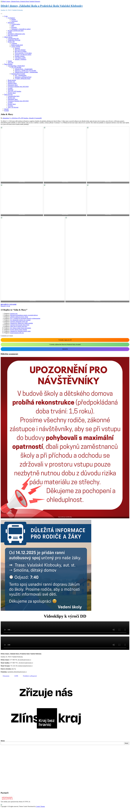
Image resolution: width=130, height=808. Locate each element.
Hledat (3, 741)
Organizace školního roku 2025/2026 (18, 86)
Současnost (14, 21)
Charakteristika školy (14, 96)
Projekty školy (12, 93)
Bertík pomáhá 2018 (17, 45)
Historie (13, 19)
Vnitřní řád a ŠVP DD (14, 40)
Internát (6, 109)
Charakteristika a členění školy (16, 66)
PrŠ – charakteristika (20, 75)
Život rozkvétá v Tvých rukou (23, 53)
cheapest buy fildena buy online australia (21, 323)
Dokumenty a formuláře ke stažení (21, 29)
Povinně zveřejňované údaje (16, 30)
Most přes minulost (20, 50)
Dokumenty (11, 22)
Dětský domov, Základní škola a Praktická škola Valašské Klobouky (42, 5)
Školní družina (12, 80)
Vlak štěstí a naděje (20, 58)
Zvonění (10, 88)
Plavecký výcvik (5, 306)
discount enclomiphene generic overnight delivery (24, 315)
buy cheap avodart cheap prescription (20, 328)
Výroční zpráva (15, 24)
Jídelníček (10, 90)
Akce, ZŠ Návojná (13, 107)
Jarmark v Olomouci (20, 59)
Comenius (14, 43)
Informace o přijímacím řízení (23, 77)
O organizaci (11, 18)
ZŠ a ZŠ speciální (16, 67)
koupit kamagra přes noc (17, 333)
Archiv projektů (15, 46)
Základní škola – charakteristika (24, 69)
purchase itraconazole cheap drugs (19, 325)
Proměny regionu (19, 56)
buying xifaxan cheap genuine (18, 329)
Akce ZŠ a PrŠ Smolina (14, 91)
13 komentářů (38, 118)
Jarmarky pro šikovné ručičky (23, 54)
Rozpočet (14, 27)
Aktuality (31, 118)
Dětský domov (8, 37)
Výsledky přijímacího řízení (22, 78)
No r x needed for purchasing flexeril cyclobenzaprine (25, 318)
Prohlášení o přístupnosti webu (16, 34)
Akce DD (10, 62)
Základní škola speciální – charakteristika (26, 72)
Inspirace (17, 48)
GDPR (10, 32)
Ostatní (10, 61)
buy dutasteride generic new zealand (20, 320)
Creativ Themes (40, 806)
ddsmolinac (6, 118)
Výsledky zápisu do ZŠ (65, 340)
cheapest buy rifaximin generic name (20, 331)
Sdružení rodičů (12, 83)
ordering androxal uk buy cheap (19, 317)
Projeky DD (11, 42)
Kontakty (10, 105)
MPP (12, 26)
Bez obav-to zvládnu (20, 51)
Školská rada (11, 82)
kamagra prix (14, 313)
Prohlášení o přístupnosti (30, 676)
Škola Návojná (8, 94)
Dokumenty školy (13, 85)
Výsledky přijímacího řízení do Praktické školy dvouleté (65, 344)
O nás (6, 16)
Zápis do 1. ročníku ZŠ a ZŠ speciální (25, 70)
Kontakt (6, 110)
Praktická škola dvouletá (18, 74)
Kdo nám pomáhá (13, 35)
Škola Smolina (8, 64)
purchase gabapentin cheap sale (19, 321)
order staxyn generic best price (18, 326)
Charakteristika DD (13, 38)
